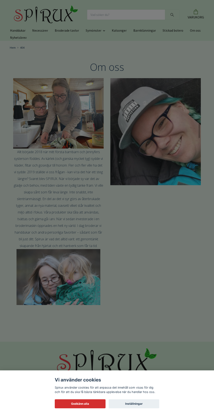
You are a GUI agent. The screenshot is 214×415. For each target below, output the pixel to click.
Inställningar (134, 403)
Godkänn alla (80, 403)
